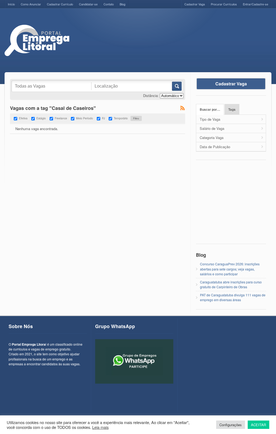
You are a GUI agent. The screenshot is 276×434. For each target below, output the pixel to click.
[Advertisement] (173, 37)
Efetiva (23, 118)
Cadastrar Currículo (60, 4)
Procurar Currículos (224, 4)
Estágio (41, 118)
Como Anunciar (31, 4)
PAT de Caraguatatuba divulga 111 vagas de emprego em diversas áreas (232, 297)
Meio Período (84, 118)
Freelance (61, 118)
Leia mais (100, 427)
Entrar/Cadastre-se (255, 4)
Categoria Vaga (211, 137)
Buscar (176, 86)
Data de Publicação (215, 146)
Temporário (121, 118)
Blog (122, 4)
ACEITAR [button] (258, 424)
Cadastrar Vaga (194, 4)
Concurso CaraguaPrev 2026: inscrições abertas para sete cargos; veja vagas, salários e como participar (230, 269)
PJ (103, 118)
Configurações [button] (230, 424)
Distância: (151, 95)
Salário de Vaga (212, 128)
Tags (232, 109)
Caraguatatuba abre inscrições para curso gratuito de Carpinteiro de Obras (231, 284)
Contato (109, 4)
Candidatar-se (88, 4)
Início (11, 4)
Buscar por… (210, 109)
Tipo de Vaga (210, 119)
